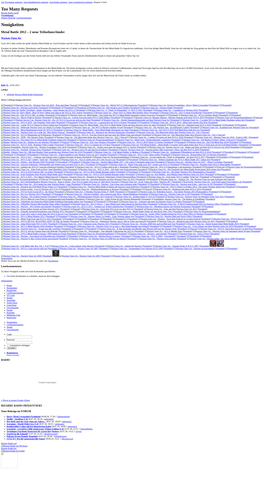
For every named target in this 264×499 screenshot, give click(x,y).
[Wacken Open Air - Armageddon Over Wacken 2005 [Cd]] (220, 246)
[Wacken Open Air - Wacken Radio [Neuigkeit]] (161, 108)
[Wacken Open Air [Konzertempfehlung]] (233, 117)
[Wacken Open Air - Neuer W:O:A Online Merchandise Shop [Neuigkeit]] (126, 112)
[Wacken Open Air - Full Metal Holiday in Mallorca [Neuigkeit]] (121, 152)
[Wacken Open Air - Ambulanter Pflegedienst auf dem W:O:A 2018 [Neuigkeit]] (186, 152)
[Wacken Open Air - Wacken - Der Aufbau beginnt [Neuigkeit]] (29, 196)
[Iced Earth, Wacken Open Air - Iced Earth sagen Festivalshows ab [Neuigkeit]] (217, 182)
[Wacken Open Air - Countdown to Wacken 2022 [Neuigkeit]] (180, 110)
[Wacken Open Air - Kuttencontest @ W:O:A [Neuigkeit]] (139, 196)
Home (9, 285)
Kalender (11, 312)
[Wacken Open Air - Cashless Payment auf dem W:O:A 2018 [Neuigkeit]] (160, 137)
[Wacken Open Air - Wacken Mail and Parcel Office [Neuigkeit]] (173, 216)
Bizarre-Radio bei (8, 448)
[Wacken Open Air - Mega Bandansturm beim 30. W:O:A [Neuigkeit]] (32, 130)
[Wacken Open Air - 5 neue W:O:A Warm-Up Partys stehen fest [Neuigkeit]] (34, 125)
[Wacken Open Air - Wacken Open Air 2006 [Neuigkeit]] (26, 256)
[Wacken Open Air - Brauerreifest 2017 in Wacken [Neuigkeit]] (199, 154)
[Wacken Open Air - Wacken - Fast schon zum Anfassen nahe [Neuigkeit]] (114, 184)
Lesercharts (11, 305)
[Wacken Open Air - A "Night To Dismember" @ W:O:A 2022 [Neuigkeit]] (119, 110)
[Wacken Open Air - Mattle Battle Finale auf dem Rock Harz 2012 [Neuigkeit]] (148, 211)
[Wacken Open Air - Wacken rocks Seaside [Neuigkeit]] (162, 238)
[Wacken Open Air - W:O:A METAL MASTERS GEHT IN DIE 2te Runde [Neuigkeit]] (40, 221)
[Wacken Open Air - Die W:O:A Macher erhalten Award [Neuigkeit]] (102, 127)
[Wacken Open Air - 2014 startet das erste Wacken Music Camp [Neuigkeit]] (47, 184)
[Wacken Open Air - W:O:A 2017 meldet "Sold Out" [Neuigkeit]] (30, 159)
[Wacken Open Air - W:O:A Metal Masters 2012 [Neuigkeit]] (28, 216)
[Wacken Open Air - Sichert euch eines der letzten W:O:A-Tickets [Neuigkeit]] (111, 147)
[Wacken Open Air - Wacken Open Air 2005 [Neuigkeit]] (85, 256)
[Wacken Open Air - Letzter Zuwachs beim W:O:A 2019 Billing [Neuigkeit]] (86, 117)
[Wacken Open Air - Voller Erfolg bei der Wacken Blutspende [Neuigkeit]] (118, 199)
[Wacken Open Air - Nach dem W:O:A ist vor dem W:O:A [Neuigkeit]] (112, 209)
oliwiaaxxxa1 (67, 439)
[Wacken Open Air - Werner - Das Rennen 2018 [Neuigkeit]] (28, 162)
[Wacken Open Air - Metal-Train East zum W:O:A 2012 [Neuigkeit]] (31, 219)
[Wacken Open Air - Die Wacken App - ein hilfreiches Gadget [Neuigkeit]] (167, 127)
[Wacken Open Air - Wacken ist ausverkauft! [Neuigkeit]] (199, 248)
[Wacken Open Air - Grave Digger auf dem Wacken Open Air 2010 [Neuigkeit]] (208, 226)
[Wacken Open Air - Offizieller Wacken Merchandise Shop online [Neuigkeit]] (35, 204)
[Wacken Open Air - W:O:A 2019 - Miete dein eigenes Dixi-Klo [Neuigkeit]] (184, 122)
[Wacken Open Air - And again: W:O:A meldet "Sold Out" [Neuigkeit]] (178, 177)
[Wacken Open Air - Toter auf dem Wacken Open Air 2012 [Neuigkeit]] (175, 209)
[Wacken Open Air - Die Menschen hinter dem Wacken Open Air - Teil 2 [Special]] (188, 135)
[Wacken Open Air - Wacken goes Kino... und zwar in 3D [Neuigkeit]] (191, 184)
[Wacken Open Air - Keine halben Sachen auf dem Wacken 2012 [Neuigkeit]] (35, 209)
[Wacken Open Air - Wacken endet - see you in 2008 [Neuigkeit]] (216, 238)
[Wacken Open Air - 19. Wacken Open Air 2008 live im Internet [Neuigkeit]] (103, 238)
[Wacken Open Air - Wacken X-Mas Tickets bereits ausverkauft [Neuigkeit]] (34, 238)
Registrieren (12, 353)
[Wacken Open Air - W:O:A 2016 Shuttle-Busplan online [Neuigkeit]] (95, 172)
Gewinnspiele (13, 308)
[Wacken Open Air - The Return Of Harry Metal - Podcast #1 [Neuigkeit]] (214, 140)
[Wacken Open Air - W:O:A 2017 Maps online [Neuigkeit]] (144, 154)
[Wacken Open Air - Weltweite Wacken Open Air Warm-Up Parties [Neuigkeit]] (36, 127)
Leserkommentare (24, 18)
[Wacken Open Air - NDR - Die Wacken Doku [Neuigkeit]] (27, 137)
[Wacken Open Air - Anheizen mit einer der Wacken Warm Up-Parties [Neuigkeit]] (155, 201)
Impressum (11, 317)
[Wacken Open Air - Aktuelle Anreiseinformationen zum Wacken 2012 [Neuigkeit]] (38, 211)
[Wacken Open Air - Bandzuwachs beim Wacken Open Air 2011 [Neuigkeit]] (191, 221)
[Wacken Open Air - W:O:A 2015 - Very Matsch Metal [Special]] (29, 177)
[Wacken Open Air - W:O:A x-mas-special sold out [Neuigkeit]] (29, 248)
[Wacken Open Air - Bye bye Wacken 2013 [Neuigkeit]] (26, 194)
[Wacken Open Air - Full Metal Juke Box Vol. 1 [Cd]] (25, 246)
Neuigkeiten (53, 261)
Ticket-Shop (12, 303)
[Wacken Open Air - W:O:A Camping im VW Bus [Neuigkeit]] (93, 145)
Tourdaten (11, 300)
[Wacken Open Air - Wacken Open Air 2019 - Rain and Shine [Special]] (45, 105)
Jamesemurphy (63, 416)
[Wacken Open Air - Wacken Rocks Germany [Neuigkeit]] (105, 236)
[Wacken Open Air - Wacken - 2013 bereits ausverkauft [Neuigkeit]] (31, 206)
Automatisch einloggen (20, 345)
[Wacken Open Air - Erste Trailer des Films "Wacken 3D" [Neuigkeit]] (150, 182)
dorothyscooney (51, 434)
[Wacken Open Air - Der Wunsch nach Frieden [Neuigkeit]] (113, 108)
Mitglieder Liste (13, 315)
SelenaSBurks (86, 429)
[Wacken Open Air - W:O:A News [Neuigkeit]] (232, 219)
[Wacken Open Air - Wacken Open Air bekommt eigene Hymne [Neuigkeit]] (227, 231)
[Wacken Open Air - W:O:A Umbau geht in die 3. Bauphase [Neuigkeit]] (107, 167)
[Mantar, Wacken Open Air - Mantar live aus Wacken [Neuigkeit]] (30, 142)
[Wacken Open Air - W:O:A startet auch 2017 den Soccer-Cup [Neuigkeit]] (93, 159)
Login (9, 334)
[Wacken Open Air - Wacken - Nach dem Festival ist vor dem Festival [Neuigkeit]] (174, 219)
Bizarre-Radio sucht (9, 14)
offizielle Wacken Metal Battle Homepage (25, 94)
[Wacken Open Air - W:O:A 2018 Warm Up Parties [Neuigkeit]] (145, 142)
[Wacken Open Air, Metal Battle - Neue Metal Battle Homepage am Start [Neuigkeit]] (101, 130)
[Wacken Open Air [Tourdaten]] (213, 246)
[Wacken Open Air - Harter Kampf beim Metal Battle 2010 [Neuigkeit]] (217, 224)
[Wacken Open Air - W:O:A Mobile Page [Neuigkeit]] (168, 231)
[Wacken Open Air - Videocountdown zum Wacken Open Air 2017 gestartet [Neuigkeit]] (78, 154)
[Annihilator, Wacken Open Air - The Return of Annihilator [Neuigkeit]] (183, 199)
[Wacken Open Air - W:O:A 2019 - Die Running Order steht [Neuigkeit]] (33, 122)
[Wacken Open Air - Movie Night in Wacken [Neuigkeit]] (26, 117)
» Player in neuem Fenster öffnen (15, 400)
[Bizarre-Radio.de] (9, 467)
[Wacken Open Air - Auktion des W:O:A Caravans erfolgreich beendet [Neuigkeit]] (37, 167)
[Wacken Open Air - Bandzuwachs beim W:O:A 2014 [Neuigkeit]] (182, 189)
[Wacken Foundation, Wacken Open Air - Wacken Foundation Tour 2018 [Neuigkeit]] (39, 147)
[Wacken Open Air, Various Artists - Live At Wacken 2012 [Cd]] (29, 189)
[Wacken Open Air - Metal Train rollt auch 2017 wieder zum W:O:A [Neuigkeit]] (144, 164)
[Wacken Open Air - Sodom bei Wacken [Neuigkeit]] (128, 246)
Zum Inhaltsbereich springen (36, 2)
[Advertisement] (15, 481)
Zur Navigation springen (11, 2)
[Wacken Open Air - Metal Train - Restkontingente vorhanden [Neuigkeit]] (148, 140)
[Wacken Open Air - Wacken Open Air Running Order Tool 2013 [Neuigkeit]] (199, 196)
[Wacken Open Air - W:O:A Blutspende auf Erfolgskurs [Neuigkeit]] (31, 135)
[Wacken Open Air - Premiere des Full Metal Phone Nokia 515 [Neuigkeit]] (34, 187)
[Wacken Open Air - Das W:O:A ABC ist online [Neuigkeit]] (28, 115)
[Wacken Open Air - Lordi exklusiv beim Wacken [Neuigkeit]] (77, 246)
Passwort (10, 340)
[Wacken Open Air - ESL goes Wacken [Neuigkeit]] (93, 142)
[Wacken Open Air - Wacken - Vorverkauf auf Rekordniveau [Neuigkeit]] (33, 236)
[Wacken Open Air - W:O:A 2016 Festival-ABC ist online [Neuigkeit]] (32, 172)
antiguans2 (49, 419)
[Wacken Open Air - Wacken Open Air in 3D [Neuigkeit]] (174, 194)
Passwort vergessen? (13, 355)
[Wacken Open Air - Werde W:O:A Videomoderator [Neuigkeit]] (119, 105)
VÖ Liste (11, 295)
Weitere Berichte (8, 18)
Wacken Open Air (11, 38)
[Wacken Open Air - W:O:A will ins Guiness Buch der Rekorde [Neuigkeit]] (34, 231)
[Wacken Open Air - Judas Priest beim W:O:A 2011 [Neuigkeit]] (29, 224)
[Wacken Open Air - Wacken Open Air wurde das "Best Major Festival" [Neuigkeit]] (38, 132)
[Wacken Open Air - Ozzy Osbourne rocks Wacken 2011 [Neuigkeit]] (89, 224)
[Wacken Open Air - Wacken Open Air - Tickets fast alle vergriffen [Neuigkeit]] (36, 229)
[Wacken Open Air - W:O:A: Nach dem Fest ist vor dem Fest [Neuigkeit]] (230, 229)
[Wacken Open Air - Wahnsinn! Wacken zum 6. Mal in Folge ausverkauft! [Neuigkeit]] (118, 221)
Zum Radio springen (58, 2)
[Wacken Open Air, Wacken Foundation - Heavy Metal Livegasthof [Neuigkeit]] (183, 105)
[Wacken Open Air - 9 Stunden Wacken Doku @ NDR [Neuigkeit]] (95, 192)
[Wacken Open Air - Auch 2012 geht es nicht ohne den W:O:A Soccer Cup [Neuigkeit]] (39, 214)
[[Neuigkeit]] (7, 105)
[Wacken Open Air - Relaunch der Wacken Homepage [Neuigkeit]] (106, 132)
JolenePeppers (60, 436)
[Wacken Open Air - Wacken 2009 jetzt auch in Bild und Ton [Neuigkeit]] (152, 224)
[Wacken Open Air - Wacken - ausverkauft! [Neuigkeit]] (152, 234)
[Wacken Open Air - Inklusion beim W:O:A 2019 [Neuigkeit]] (194, 125)
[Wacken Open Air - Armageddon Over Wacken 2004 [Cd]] (137, 256)
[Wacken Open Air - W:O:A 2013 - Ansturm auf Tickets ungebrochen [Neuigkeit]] (98, 206)
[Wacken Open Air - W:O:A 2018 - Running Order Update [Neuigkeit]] (32, 145)
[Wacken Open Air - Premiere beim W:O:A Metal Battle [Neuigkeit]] (210, 164)
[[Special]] (258, 117)
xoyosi (78, 431)
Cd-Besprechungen (15, 293)
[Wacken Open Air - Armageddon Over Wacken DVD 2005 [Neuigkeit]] (141, 248)
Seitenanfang (6, 258)
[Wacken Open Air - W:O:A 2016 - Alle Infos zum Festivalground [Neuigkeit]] (112, 169)
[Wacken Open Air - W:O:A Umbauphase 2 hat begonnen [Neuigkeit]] (171, 167)
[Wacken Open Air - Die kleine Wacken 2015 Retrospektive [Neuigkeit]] (183, 172)
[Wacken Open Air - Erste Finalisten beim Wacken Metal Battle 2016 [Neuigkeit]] (37, 174)
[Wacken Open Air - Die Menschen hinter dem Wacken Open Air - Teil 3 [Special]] (172, 132)
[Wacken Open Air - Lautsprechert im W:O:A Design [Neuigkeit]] (108, 122)
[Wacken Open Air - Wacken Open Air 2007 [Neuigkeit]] (83, 248)
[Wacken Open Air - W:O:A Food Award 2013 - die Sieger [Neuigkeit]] (32, 192)
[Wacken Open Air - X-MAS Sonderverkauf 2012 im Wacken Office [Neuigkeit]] (194, 204)
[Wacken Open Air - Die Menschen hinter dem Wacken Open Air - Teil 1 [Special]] (91, 137)
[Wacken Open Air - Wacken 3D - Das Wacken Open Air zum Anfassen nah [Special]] (197, 179)
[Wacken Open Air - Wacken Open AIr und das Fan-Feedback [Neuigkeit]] (85, 150)
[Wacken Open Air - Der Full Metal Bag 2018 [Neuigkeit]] (213, 142)
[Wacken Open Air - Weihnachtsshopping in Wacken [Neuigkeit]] (100, 189)
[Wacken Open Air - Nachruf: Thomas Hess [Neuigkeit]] (26, 150)
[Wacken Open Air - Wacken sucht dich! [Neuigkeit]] (24, 108)
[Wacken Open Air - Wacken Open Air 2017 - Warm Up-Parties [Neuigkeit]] (199, 162)
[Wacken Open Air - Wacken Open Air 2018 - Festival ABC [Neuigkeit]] (226, 137)
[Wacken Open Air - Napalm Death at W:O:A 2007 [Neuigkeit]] (181, 246)
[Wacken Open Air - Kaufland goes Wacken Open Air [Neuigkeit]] (229, 127)
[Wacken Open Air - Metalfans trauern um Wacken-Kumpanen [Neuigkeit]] (168, 206)
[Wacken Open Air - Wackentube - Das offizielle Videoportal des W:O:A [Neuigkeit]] (106, 231)
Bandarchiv (12, 290)
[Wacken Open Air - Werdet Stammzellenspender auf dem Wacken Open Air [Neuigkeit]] (140, 120)
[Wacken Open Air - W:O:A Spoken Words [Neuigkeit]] (203, 115)
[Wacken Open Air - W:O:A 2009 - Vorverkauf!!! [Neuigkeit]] (158, 236)
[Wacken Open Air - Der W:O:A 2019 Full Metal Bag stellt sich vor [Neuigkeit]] (174, 130)
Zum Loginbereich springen (80, 2)
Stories (10, 298)
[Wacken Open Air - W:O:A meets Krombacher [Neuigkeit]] (186, 112)
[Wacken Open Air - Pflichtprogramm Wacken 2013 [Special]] (85, 196)
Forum (9, 310)
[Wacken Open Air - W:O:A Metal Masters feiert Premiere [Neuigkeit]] (32, 226)
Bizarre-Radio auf (9, 443)
